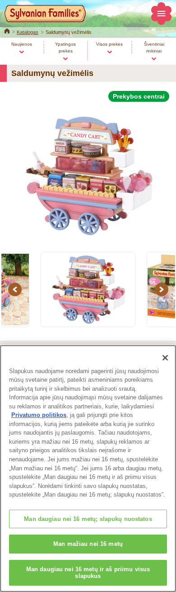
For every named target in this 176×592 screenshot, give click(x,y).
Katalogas (27, 32)
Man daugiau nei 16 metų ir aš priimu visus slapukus (88, 573)
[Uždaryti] (165, 358)
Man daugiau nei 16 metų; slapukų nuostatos (88, 519)
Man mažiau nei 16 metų (88, 543)
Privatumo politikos (38, 415)
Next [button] (162, 289)
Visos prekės (109, 44)
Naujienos (21, 44)
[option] (88, 172)
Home (7, 30)
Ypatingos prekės (65, 47)
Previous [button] (16, 289)
